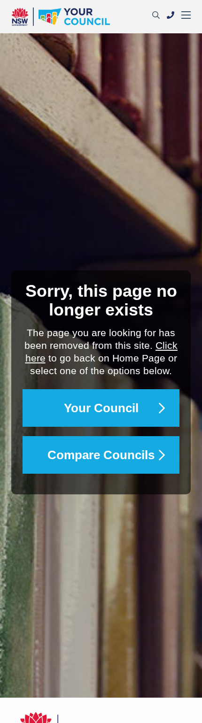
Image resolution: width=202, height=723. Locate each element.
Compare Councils (101, 455)
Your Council (101, 408)
